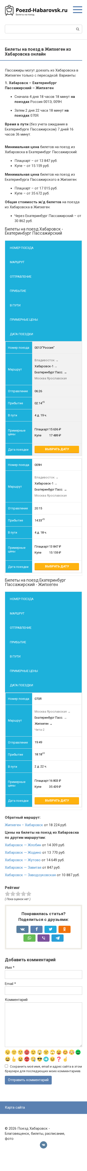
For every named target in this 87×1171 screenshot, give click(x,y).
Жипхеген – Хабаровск (24, 825)
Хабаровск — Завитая (23, 867)
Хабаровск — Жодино (23, 852)
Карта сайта (15, 1107)
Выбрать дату (57, 449)
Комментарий (16, 1000)
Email (10, 984)
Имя (9, 967)
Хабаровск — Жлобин (23, 845)
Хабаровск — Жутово (23, 860)
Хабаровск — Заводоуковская (30, 875)
